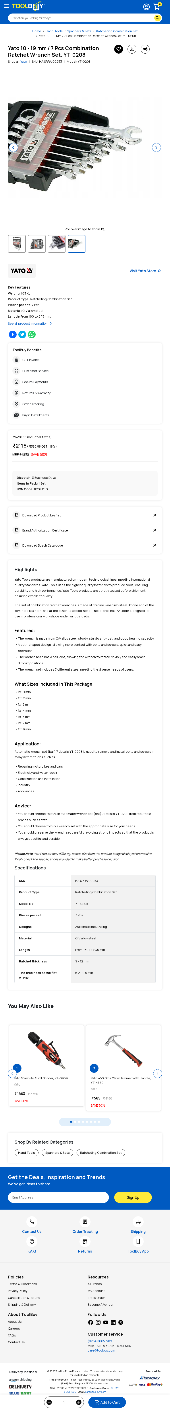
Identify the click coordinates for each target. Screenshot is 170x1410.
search (157, 18)
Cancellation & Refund (24, 1298)
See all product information (31, 323)
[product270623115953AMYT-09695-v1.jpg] (46, 1050)
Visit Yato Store (146, 270)
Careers (14, 1328)
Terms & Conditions (22, 1284)
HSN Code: (25, 489)
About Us (15, 1321)
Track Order (96, 1298)
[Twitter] (121, 1321)
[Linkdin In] (113, 1321)
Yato (23, 61)
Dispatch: (24, 477)
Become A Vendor (101, 1304)
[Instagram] (98, 1321)
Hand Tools (54, 31)
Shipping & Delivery (22, 1304)
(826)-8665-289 (100, 1341)
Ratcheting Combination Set (117, 31)
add (78, 1402)
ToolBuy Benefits (27, 349)
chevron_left (12, 1074)
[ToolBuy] (28, 6)
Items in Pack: (27, 483)
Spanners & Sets (79, 31)
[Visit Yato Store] (22, 271)
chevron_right (157, 1074)
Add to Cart (107, 1402)
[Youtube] (105, 1321)
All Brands (95, 1284)
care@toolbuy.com (101, 1350)
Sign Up (133, 1197)
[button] (13, 147)
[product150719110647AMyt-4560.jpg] (123, 1050)
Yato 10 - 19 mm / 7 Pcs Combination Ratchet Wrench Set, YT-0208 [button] (87, 36)
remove (49, 1402)
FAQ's (12, 1335)
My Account (96, 1291)
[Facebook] (90, 1321)
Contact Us (16, 1342)
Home (36, 31)
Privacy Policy (17, 1291)
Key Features (19, 287)
